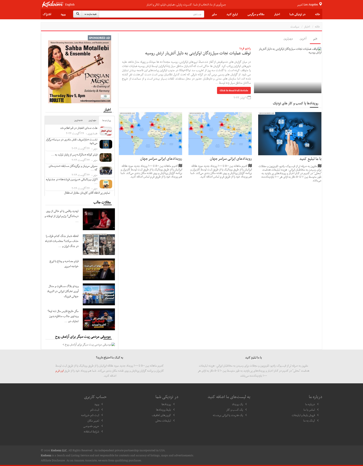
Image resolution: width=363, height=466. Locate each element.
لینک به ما (309, 420)
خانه (317, 14)
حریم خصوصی (91, 425)
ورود (63, 14)
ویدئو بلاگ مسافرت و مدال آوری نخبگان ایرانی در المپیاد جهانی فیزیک (63, 291)
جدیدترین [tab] (78, 120)
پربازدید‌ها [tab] (106, 120)
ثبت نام (94, 409)
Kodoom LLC (59, 450)
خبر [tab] (315, 38)
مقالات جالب (102, 202)
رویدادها (166, 404)
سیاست (295, 26)
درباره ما (310, 404)
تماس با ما (309, 409)
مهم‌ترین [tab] (288, 38)
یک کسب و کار (234, 409)
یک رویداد (237, 404)
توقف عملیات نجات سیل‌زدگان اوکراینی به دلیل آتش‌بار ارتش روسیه (198, 52)
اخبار (277, 14)
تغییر (308, 4)
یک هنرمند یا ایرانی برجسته (228, 415)
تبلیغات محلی (163, 420)
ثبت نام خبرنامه (90, 415)
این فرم (59, 370)
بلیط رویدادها (163, 409)
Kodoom (46, 455)
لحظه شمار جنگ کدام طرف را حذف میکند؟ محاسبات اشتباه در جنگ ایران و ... (62, 240)
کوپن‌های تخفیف (161, 415)
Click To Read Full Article (234, 90)
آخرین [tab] (303, 38)
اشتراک (47, 14)
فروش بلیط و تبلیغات (303, 415)
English (70, 4)
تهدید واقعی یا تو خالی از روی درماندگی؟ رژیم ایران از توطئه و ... (62, 215)
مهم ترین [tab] (92, 120)
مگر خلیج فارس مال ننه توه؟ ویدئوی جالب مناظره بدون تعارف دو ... (63, 316)
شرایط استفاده (91, 431)
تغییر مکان (93, 420)
